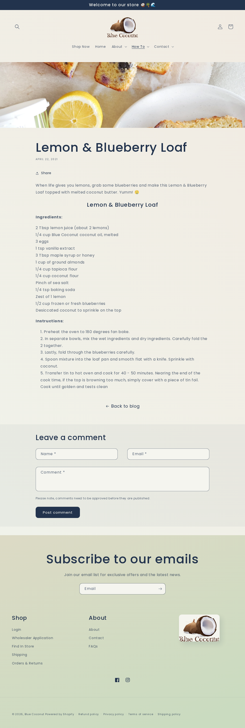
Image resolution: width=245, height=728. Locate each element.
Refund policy (88, 714)
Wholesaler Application (32, 638)
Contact (96, 638)
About (94, 629)
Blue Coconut (35, 714)
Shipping (19, 654)
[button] (17, 27)
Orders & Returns (27, 663)
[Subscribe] (160, 588)
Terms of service (140, 714)
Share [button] (46, 173)
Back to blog (125, 406)
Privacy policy (113, 714)
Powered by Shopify (59, 714)
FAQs (93, 646)
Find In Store (23, 646)
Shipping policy (169, 714)
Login (16, 629)
